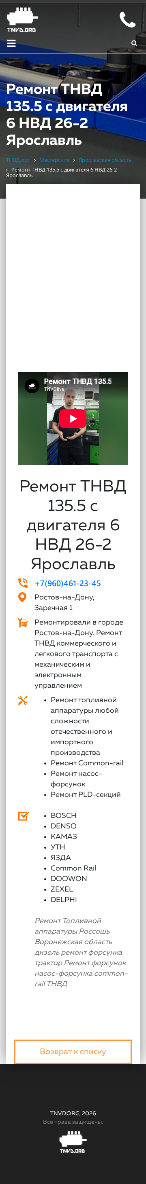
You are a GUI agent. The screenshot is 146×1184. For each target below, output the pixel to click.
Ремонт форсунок (95, 963)
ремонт (73, 952)
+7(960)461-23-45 (67, 582)
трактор (48, 963)
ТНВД (56, 984)
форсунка (105, 952)
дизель (46, 952)
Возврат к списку (73, 1052)
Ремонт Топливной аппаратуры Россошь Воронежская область (73, 931)
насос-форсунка (63, 973)
